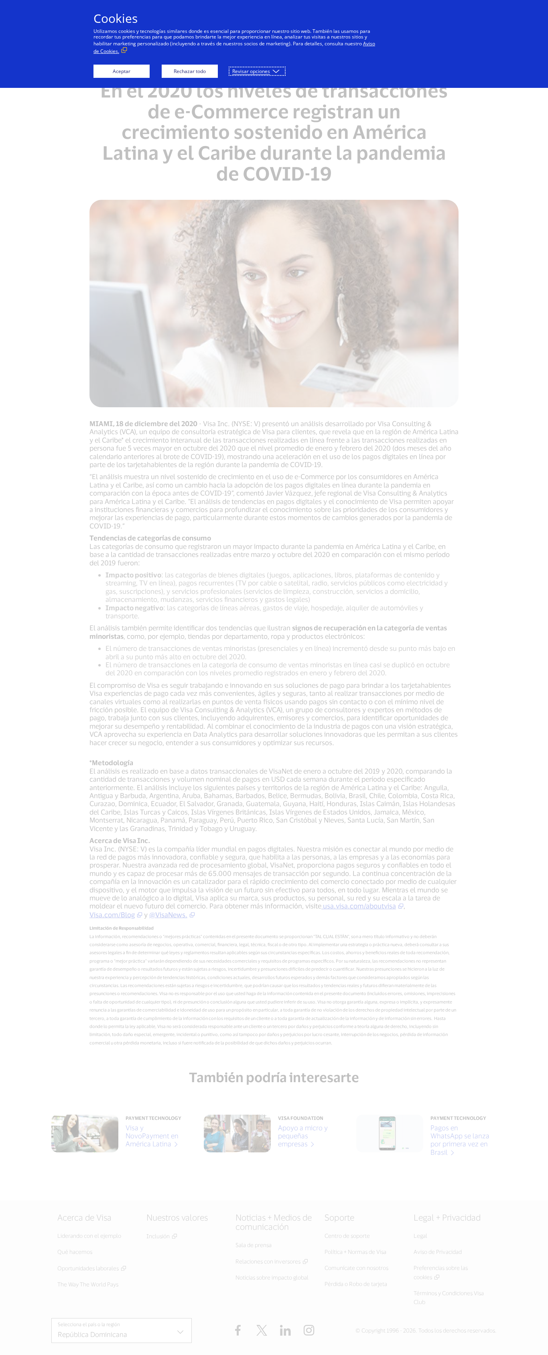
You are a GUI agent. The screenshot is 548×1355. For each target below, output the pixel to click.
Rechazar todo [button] (190, 71)
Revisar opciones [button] (251, 71)
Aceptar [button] (121, 71)
